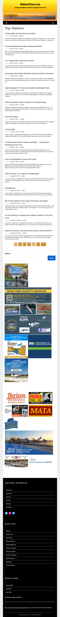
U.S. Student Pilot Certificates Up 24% (19, 61)
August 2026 (9, 585)
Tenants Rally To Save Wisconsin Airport (20, 33)
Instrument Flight (10, 551)
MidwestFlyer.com (30, 4)
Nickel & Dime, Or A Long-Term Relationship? (22, 174)
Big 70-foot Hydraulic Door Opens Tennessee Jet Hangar (26, 201)
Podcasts (8, 503)
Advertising (9, 490)
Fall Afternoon (10, 188)
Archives (8, 500)
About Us (8, 497)
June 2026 (8, 592)
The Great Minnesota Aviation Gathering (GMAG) (23, 46)
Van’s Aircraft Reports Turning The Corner (20, 159)
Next (43, 244)
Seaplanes (9, 562)
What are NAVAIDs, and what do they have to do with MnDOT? (28, 231)
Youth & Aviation (10, 565)
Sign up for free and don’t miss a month (15, 607)
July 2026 (8, 588)
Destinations (9, 537)
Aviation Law (9, 534)
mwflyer (21, 36)
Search (8, 253)
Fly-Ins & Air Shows (11, 548)
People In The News (11, 555)
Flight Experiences (11, 544)
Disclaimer (9, 507)
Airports (8, 531)
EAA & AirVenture (10, 541)
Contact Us (9, 493)
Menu (52, 22)
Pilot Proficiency (10, 558)
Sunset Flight (10, 129)
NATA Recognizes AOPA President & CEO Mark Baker (25, 102)
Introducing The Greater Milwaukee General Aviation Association (29, 73)
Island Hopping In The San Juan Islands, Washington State (27, 88)
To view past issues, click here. (13, 597)
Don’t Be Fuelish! (11, 117)
